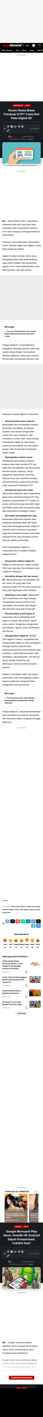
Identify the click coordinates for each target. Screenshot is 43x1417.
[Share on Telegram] (18, 126)
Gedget (18, 1226)
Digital (38, 906)
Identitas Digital (7, 909)
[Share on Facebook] (8, 126)
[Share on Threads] (22, 126)
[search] (23, 45)
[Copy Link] (8, 130)
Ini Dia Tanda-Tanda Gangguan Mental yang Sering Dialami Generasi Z (14, 979)
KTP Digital (24, 909)
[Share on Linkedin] (28, 921)
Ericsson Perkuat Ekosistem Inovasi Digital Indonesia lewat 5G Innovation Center (20, 333)
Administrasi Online (18, 906)
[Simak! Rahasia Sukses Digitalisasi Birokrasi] (35, 992)
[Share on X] (12, 921)
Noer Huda (17, 136)
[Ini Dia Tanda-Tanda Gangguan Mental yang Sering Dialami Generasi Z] (35, 979)
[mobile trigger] (39, 45)
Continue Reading (21, 1377)
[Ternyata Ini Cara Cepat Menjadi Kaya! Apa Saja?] (35, 1004)
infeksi (16, 909)
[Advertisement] (21, 21)
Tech (27, 105)
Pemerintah (6, 912)
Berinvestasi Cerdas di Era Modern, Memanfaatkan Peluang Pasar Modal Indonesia (20, 700)
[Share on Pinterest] (11, 126)
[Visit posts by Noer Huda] (9, 137)
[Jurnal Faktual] (12, 45)
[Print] (38, 926)
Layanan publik (34, 909)
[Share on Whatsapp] (15, 126)
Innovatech (18, 105)
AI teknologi (30, 906)
